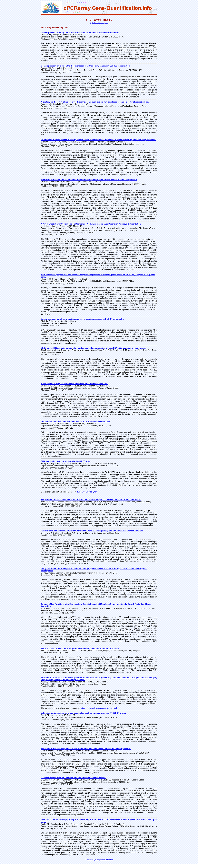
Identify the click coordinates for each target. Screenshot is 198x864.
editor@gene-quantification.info (100, 859)
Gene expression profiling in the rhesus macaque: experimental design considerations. (80, 32)
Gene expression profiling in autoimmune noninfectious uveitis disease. (73, 778)
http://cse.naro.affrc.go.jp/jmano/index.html (99, 708)
